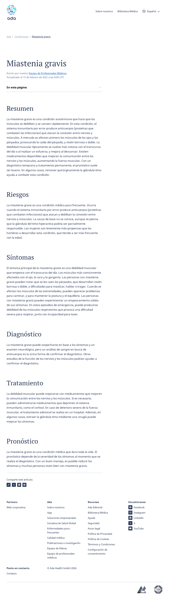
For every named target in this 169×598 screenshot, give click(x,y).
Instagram (139, 512)
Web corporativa (16, 507)
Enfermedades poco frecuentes (58, 530)
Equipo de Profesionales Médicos (48, 73)
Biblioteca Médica (128, 11)
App (49, 512)
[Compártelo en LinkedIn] (19, 485)
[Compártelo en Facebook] (24, 485)
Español (151, 11)
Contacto (12, 573)
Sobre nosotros (104, 11)
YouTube (139, 528)
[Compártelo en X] (14, 485)
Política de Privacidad (100, 533)
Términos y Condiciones (101, 544)
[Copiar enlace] (9, 485)
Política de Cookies (98, 539)
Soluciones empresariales (61, 518)
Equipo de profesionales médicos (61, 555)
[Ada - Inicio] (12, 15)
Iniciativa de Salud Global (61, 523)
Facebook (139, 507)
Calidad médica (56, 537)
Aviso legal (94, 528)
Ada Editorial (95, 507)
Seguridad (93, 523)
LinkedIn (139, 518)
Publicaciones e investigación (63, 543)
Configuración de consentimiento (97, 551)
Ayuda (91, 518)
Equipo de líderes (57, 548)
